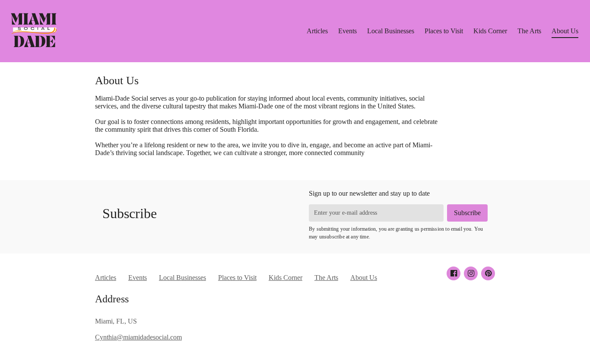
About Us (565, 31)
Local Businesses (390, 31)
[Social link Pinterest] (488, 273)
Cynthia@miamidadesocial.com (138, 337)
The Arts (529, 31)
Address (112, 299)
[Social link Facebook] (453, 273)
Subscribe (129, 213)
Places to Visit (444, 31)
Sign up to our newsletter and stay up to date (369, 193)
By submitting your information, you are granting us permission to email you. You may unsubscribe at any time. (396, 233)
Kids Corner (490, 31)
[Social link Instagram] (471, 273)
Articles (317, 31)
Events (347, 31)
